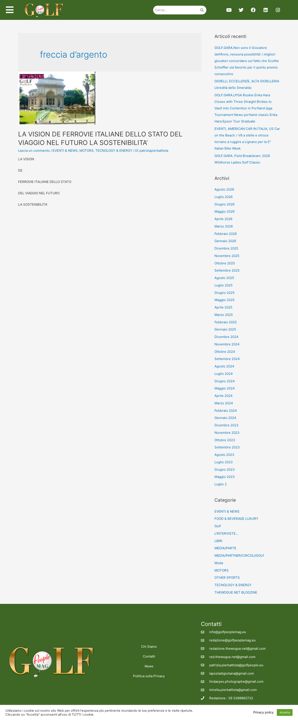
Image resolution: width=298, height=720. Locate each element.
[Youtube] (229, 10)
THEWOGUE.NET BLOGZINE (235, 592)
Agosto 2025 (224, 278)
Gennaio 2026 (225, 241)
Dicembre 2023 (226, 425)
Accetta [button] (284, 712)
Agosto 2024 (224, 366)
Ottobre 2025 (224, 263)
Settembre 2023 (227, 447)
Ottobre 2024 (224, 352)
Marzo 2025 (223, 315)
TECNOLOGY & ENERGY (113, 150)
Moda (218, 563)
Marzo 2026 (223, 226)
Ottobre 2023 (224, 440)
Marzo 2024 (223, 403)
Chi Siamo (149, 646)
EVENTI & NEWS (65, 150)
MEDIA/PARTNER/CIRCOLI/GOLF (239, 555)
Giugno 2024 (224, 381)
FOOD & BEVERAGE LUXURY (236, 519)
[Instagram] (278, 10)
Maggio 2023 (224, 477)
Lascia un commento (34, 150)
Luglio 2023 (223, 462)
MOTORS (86, 150)
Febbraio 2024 (225, 410)
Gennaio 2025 (225, 329)
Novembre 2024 (227, 344)
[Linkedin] (265, 10)
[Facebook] (253, 10)
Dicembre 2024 (226, 337)
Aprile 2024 (223, 396)
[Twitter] (241, 10)
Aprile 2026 (223, 219)
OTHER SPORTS (227, 577)
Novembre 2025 (226, 256)
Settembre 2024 (227, 359)
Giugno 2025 (224, 293)
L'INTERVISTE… (226, 533)
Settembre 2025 (227, 270)
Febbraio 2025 (225, 322)
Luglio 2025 (223, 285)
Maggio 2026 (224, 211)
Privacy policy (263, 712)
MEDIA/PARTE (225, 548)
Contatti (149, 656)
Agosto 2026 (224, 189)
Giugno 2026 (224, 204)
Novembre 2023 (227, 433)
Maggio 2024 (224, 388)
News (149, 666)
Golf (217, 526)
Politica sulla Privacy (149, 676)
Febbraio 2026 (225, 234)
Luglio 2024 (223, 374)
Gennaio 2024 (225, 418)
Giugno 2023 (224, 469)
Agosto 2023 (224, 455)
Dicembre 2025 (226, 248)
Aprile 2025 (223, 307)
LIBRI (218, 541)
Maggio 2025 (224, 300)
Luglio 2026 (223, 197)
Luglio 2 (220, 484)
